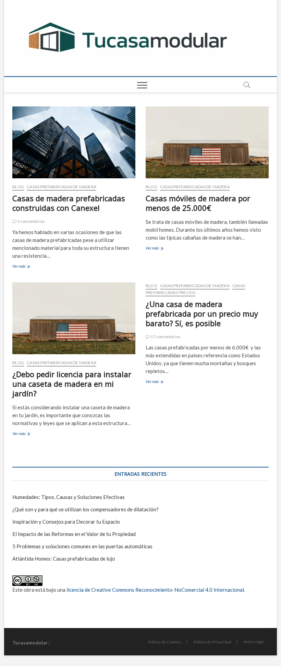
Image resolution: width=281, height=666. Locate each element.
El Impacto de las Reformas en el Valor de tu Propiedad (74, 534)
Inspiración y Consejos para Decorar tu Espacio (66, 521)
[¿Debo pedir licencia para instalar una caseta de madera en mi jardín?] (73, 318)
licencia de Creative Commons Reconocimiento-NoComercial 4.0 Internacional (155, 590)
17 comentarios (165, 336)
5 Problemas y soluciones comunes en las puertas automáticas (82, 546)
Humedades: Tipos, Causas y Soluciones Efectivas (68, 497)
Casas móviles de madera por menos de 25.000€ (198, 203)
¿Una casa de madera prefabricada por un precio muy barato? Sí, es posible (202, 313)
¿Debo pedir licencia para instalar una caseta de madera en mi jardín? (71, 383)
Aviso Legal (254, 641)
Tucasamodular (30, 642)
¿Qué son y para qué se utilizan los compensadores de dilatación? (85, 509)
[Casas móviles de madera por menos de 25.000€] (207, 142)
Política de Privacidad (212, 642)
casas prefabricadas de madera (61, 186)
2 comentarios (30, 221)
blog (18, 186)
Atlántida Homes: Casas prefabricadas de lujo (63, 558)
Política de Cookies (164, 642)
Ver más (30, 266)
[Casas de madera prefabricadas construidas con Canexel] (73, 142)
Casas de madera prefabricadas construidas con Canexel (68, 203)
